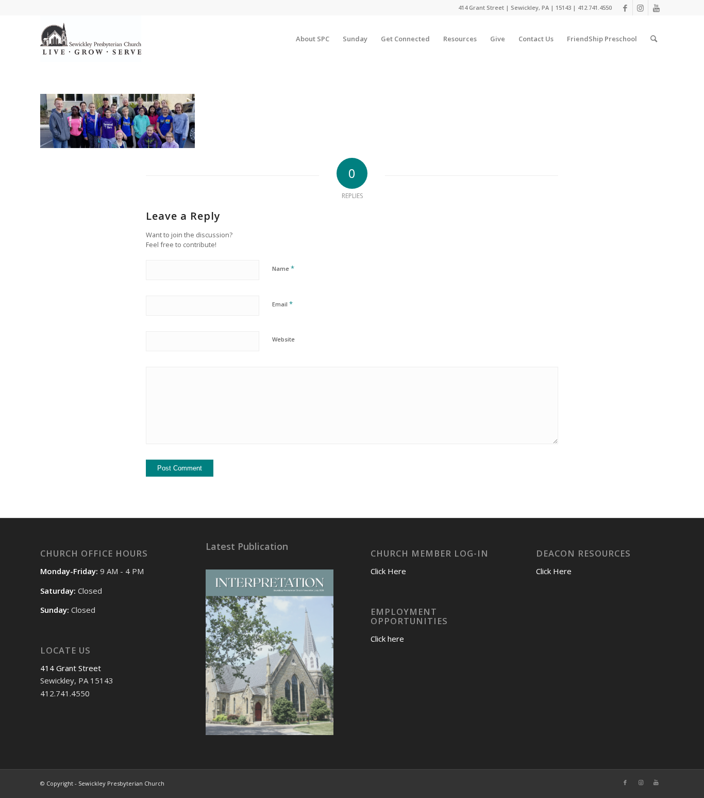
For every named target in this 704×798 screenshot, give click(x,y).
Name (283, 268)
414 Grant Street (70, 668)
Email (282, 303)
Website (283, 339)
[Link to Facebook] (624, 7)
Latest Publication (247, 546)
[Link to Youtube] (656, 7)
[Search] (654, 38)
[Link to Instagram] (640, 7)
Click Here (388, 571)
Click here (387, 638)
